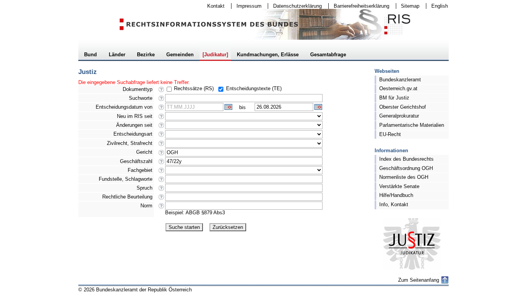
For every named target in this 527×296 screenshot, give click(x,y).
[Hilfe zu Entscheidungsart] (161, 136)
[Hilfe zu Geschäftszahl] (161, 163)
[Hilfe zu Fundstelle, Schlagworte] (161, 181)
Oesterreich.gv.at (398, 88)
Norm (146, 206)
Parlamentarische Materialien (411, 125)
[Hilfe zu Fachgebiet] (161, 172)
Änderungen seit (134, 125)
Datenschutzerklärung (295, 6)
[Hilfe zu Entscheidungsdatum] (161, 109)
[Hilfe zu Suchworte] (161, 100)
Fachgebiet (140, 170)
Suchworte (140, 98)
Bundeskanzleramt (400, 79)
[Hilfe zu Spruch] (161, 190)
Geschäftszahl (136, 161)
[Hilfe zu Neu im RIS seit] (161, 118)
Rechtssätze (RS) (194, 88)
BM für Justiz (394, 98)
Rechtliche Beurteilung (127, 197)
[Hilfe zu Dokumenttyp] (161, 91)
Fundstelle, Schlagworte (125, 179)
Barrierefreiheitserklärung (359, 6)
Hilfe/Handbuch (396, 195)
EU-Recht (390, 134)
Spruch (144, 188)
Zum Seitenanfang (418, 280)
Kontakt (213, 6)
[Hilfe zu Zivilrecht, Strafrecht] (161, 145)
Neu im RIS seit (134, 116)
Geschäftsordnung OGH (406, 168)
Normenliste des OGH (403, 177)
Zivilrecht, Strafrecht (129, 143)
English (439, 6)
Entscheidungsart (132, 134)
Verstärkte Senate (399, 186)
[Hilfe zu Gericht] (161, 155)
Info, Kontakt (393, 204)
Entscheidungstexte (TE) (254, 88)
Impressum (246, 6)
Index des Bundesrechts (406, 159)
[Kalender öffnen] (228, 107)
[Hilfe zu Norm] (161, 208)
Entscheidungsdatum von (124, 107)
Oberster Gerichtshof (402, 107)
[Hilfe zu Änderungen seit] (161, 127)
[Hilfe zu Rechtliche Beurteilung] (161, 199)
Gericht (144, 152)
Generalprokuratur (399, 116)
